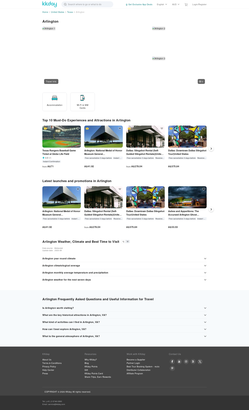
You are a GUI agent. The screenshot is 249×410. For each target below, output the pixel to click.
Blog (87, 363)
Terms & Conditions (52, 363)
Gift (86, 369)
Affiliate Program (135, 373)
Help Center (48, 369)
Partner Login (133, 363)
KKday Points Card (94, 373)
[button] (51, 81)
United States (57, 12)
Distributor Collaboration (139, 369)
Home (45, 12)
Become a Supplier (136, 359)
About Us (46, 359)
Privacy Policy (49, 366)
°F (127, 241)
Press (45, 373)
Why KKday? (91, 359)
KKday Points (91, 366)
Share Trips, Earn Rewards (98, 376)
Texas (70, 12)
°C (123, 241)
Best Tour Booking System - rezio (143, 366)
